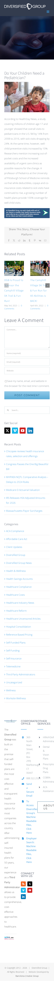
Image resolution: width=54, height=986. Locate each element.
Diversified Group (15, 555)
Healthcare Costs (15, 594)
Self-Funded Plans (15, 642)
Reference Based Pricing (19, 634)
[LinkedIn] (30, 431)
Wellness (11, 690)
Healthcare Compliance (19, 586)
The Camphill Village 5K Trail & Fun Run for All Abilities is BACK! (39, 290)
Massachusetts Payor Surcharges (24, 510)
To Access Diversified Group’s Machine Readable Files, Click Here (29, 817)
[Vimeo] (15, 431)
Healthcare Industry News (20, 602)
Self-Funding (13, 650)
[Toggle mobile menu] (48, 11)
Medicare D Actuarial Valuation (23, 490)
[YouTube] (23, 431)
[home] (10, 722)
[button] (6, 285)
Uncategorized (14, 682)
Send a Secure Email (29, 789)
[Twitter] (7, 431)
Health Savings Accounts (19, 578)
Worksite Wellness (16, 698)
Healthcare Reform (16, 610)
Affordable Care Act (16, 539)
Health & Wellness (16, 571)
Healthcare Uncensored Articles (23, 618)
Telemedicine (13, 666)
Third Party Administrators (20, 674)
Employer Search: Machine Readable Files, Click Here (29, 850)
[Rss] (23, 883)
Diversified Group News (19, 563)
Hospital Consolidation (18, 626)
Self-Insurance (13, 658)
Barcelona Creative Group (27, 976)
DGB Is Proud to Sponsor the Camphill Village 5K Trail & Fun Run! (14, 290)
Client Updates (14, 547)
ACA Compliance (15, 531)
